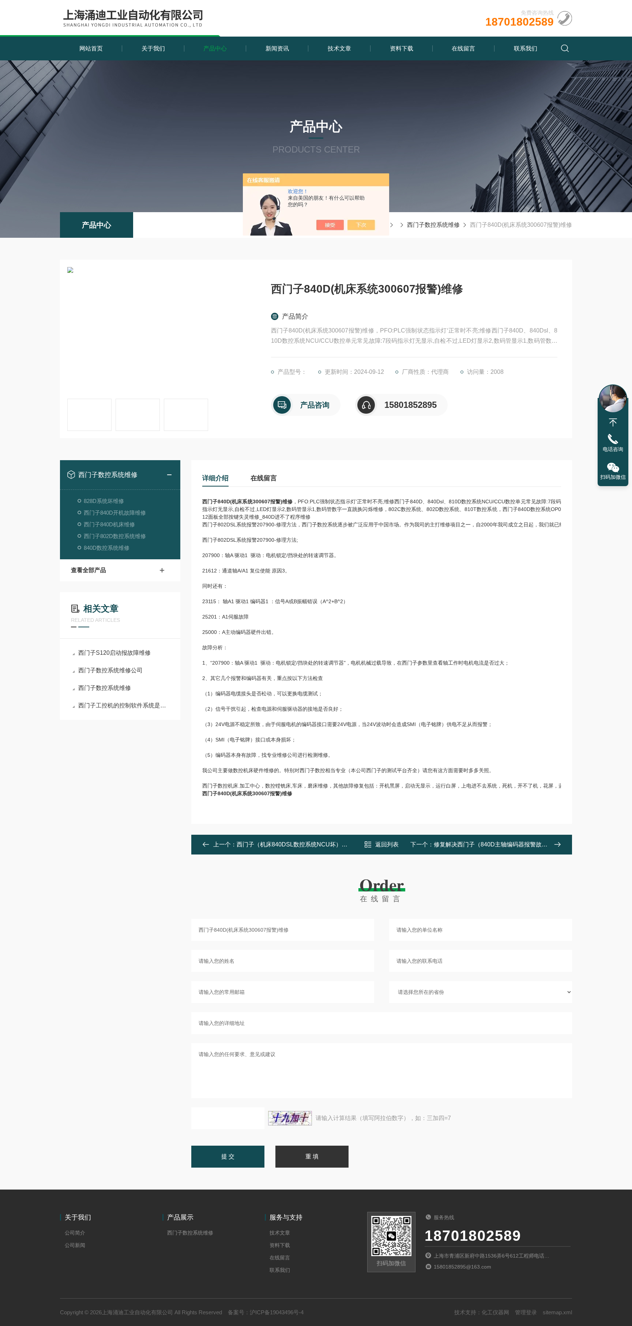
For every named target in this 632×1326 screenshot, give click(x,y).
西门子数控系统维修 (433, 225)
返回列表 (387, 844)
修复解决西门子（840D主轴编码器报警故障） (493, 844)
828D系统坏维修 (104, 501)
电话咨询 (613, 449)
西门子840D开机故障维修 (115, 513)
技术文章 (339, 48)
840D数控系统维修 (106, 548)
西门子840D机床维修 (109, 524)
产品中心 (215, 48)
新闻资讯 (277, 48)
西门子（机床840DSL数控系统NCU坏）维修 (295, 844)
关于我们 (153, 48)
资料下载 (401, 48)
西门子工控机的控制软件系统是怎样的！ (123, 705)
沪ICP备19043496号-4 (277, 1312)
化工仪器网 (495, 1312)
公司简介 (75, 1233)
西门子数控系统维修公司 (110, 670)
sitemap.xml (557, 1312)
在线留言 (463, 48)
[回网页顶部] (613, 422)
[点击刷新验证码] (290, 1118)
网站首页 (91, 48)
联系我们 (525, 48)
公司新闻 (75, 1245)
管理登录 (526, 1312)
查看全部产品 (88, 570)
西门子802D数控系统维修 (115, 536)
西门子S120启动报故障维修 (114, 653)
